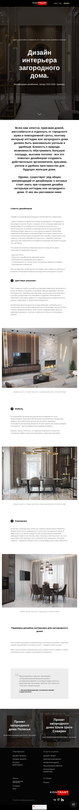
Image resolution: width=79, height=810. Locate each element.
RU (60, 3)
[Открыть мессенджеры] (73, 804)
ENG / (56, 3)
